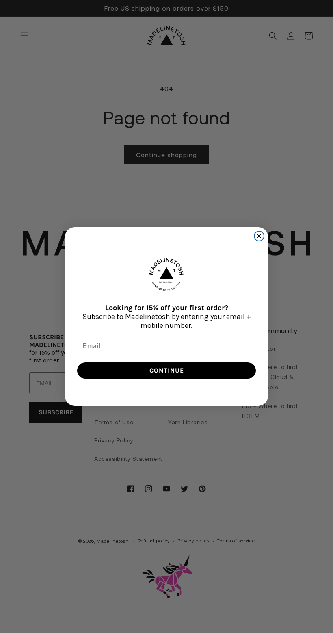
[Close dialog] (259, 236)
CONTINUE (166, 370)
